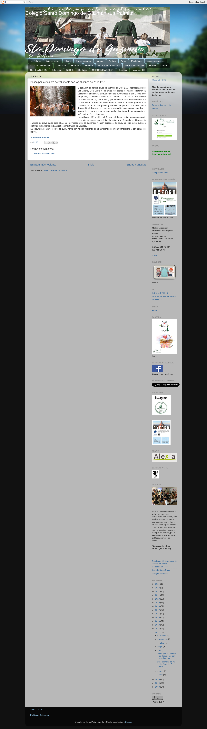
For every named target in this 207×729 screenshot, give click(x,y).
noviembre (162, 639)
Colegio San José (160, 567)
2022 (157, 591)
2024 (157, 584)
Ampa (123, 61)
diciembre (162, 635)
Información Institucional (109, 65)
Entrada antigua (136, 164)
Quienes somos (52, 61)
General (89, 65)
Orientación (61, 65)
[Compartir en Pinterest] (56, 142)
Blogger (128, 722)
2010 (157, 679)
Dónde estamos (83, 61)
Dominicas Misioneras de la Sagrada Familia (164, 562)
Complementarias (160, 173)
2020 (157, 599)
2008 (157, 687)
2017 (157, 610)
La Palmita (36, 61)
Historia (152, 65)
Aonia (154, 310)
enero (160, 675)
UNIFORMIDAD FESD (102, 70)
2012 (157, 628)
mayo (160, 647)
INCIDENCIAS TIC (160, 293)
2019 (157, 603)
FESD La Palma (159, 80)
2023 (157, 588)
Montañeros (136, 61)
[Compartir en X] (51, 142)
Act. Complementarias (40, 65)
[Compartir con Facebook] (54, 142)
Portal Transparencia (134, 65)
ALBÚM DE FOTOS (39, 137)
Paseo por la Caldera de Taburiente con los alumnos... (166, 656)
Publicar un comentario (44, 153)
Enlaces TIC (157, 300)
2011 (157, 632)
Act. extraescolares (156, 61)
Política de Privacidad (39, 715)
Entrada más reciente (43, 164)
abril (159, 650)
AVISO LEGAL (36, 710)
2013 (157, 625)
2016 (157, 614)
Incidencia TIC (138, 70)
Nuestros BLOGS (38, 70)
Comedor (122, 70)
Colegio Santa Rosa (161, 570)
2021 (157, 595)
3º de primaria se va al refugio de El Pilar (166, 664)
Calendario (56, 70)
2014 (157, 621)
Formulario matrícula (161, 105)
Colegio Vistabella (160, 574)
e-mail (154, 255)
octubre (161, 643)
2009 (157, 683)
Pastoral (112, 61)
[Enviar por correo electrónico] (45, 142)
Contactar (82, 70)
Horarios (100, 61)
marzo (160, 671)
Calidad (164, 65)
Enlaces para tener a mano (164, 296)
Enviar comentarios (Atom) (55, 170)
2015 (157, 617)
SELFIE (70, 70)
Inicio (91, 164)
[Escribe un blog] (48, 142)
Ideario (68, 61)
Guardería (76, 65)
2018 (157, 606)
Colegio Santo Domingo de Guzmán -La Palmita (79, 13)
